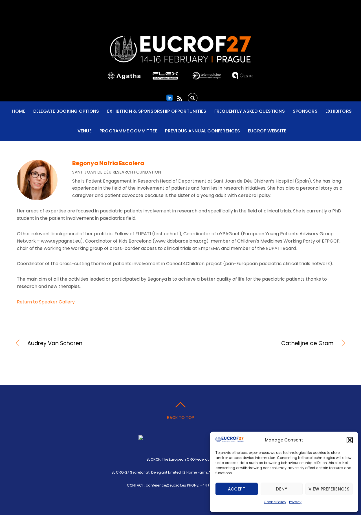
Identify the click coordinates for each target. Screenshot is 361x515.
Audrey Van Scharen (54, 343)
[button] (350, 440)
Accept (236, 489)
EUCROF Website (267, 131)
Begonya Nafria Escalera (108, 163)
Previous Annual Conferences (202, 131)
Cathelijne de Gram (262, 343)
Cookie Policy (275, 502)
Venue (85, 131)
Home (18, 111)
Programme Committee (128, 131)
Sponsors (305, 111)
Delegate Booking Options (66, 111)
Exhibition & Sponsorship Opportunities (156, 111)
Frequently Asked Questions (249, 111)
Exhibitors (338, 111)
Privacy (295, 502)
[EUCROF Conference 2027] (180, 56)
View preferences (329, 489)
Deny (281, 489)
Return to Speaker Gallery (46, 302)
